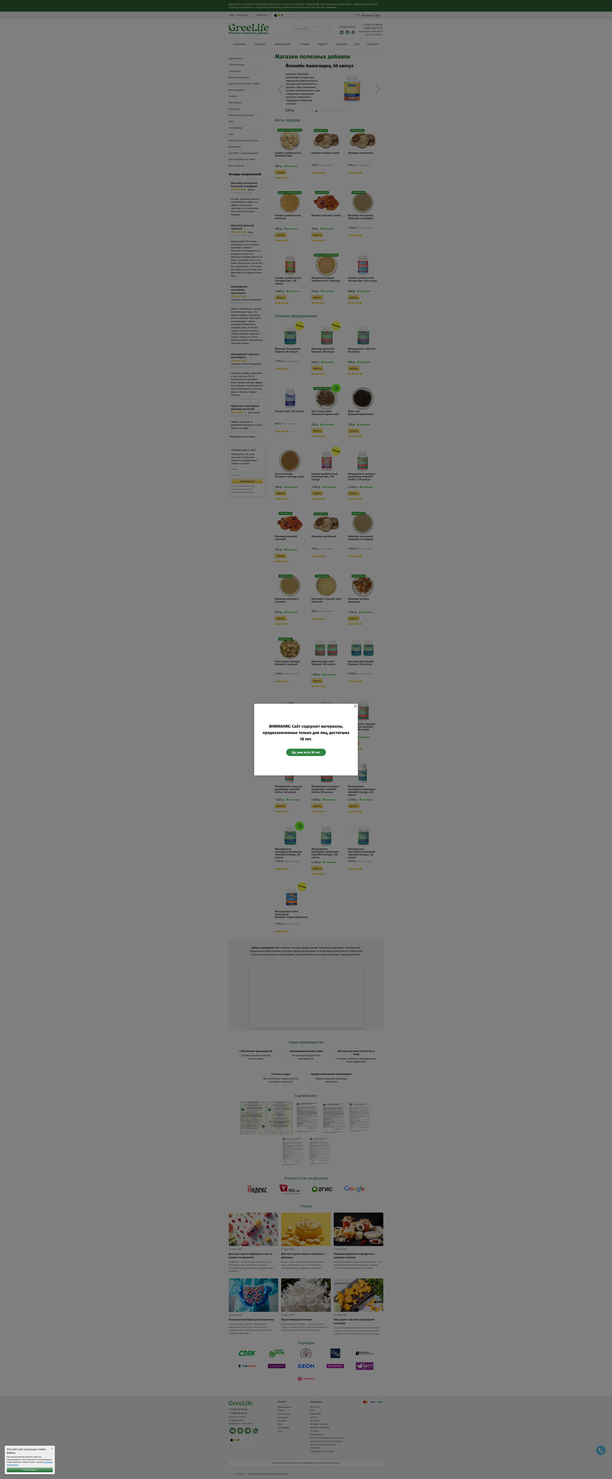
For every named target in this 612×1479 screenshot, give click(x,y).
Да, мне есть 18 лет (306, 752)
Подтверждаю (30, 1470)
